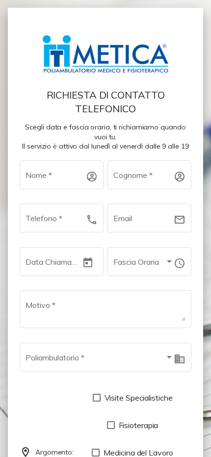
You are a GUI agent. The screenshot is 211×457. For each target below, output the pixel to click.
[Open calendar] (88, 263)
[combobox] (143, 263)
